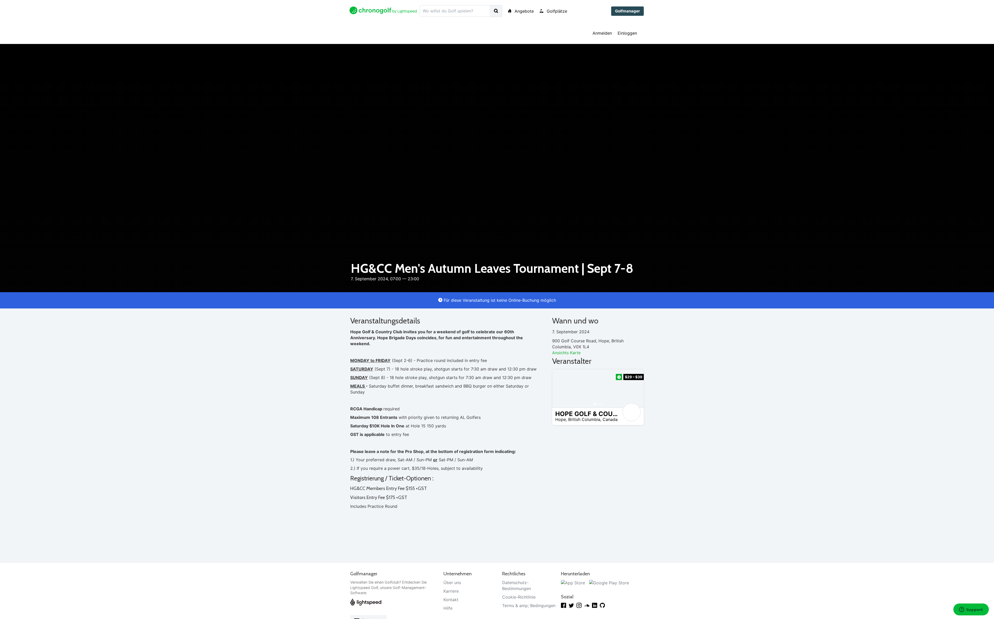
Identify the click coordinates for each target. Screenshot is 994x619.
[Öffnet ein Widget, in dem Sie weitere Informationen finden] (971, 609)
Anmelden (602, 33)
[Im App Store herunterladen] (573, 582)
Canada (610, 419)
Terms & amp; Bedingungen (529, 605)
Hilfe (447, 608)
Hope (560, 419)
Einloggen (627, 33)
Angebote (523, 11)
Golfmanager (627, 11)
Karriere (451, 591)
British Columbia (584, 419)
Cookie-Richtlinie (519, 597)
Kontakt (450, 599)
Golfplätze (556, 11)
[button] (561, 388)
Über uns (452, 582)
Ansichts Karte (566, 352)
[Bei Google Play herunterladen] (609, 582)
